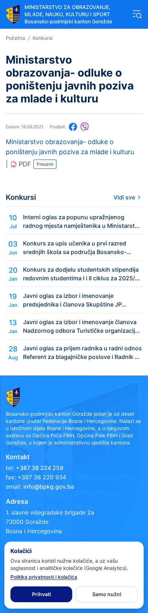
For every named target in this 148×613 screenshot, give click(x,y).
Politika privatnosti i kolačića (43, 577)
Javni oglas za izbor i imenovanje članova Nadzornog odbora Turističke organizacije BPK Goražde (80, 326)
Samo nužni (106, 594)
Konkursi (42, 38)
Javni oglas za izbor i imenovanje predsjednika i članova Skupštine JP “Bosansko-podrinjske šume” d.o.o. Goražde (72, 300)
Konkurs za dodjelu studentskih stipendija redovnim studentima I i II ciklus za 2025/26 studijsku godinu (82, 274)
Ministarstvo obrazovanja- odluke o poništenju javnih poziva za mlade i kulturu (70, 147)
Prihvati (41, 594)
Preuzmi (45, 164)
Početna (15, 38)
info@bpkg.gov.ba (48, 486)
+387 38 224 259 (39, 467)
